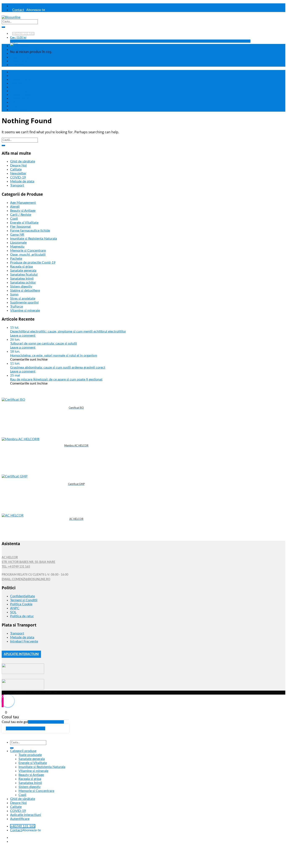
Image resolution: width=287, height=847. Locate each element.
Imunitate (17, 83)
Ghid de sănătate (20, 46)
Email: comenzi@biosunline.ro (26, 579)
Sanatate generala (22, 95)
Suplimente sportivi (24, 302)
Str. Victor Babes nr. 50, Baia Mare (28, 562)
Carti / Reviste (20, 214)
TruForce (16, 306)
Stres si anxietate (22, 298)
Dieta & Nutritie (21, 91)
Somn (14, 294)
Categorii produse (23, 751)
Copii (15, 106)
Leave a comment (23, 335)
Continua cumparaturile (25, 728)
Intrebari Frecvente (24, 641)
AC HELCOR (10, 557)
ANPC (14, 608)
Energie (16, 76)
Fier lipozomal (20, 226)
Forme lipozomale (22, 57)
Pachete (16, 258)
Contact (18, 10)
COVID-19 (18, 177)
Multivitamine (20, 110)
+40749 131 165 (23, 33)
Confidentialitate (22, 596)
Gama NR (17, 234)
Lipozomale (18, 242)
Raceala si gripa (21, 266)
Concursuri (18, 65)
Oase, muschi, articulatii (28, 254)
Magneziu (17, 246)
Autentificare (20, 5)
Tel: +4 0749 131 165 (16, 566)
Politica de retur (22, 616)
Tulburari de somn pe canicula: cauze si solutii (43, 343)
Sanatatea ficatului (24, 274)
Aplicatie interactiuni (25, 815)
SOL (13, 612)
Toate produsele (19, 72)
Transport (17, 185)
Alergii (15, 206)
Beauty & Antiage (22, 79)
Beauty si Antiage (23, 210)
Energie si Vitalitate (24, 222)
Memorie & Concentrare (26, 87)
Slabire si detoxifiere (25, 290)
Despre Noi (18, 50)
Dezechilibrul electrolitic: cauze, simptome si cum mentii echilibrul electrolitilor (68, 331)
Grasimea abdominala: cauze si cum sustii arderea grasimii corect (57, 367)
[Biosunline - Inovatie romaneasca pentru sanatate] (11, 17)
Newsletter (18, 173)
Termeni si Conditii (23, 600)
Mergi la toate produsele (46, 722)
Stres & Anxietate (22, 102)
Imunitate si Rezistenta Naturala (33, 238)
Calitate (16, 53)
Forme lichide (20, 61)
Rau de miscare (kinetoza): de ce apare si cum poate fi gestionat (56, 379)
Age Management (23, 202)
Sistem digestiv (21, 286)
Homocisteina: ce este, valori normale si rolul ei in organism (53, 355)
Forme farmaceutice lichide (30, 230)
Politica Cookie (21, 604)
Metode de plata (22, 181)
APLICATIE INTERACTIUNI (21, 654)
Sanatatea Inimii (21, 98)
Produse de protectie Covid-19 (32, 262)
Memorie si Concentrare (28, 250)
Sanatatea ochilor (23, 282)
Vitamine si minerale (25, 310)
